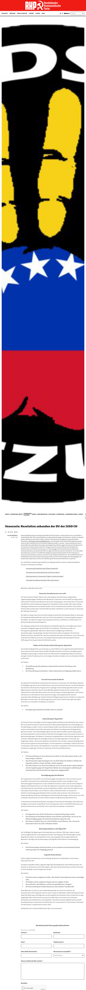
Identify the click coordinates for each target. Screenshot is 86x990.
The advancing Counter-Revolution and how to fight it (43, 572)
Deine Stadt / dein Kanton (29, 951)
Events (38, 13)
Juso (50, 514)
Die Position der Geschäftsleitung (39, 541)
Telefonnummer (58, 942)
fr (60, 13)
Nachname (56, 932)
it (62, 13)
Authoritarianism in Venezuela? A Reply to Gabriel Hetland (44, 576)
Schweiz (81, 514)
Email (23, 942)
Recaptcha (24, 983)
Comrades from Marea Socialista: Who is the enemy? (42, 580)
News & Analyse (22, 13)
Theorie (31, 13)
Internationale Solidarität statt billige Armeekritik (42, 568)
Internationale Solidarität (28, 514)
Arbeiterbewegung (42, 514)
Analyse (7, 514)
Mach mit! (5, 13)
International (14, 514)
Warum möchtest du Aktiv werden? (32, 961)
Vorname (24, 932)
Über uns (12, 13)
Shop (43, 13)
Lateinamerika (69, 514)
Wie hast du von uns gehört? (62, 951)
